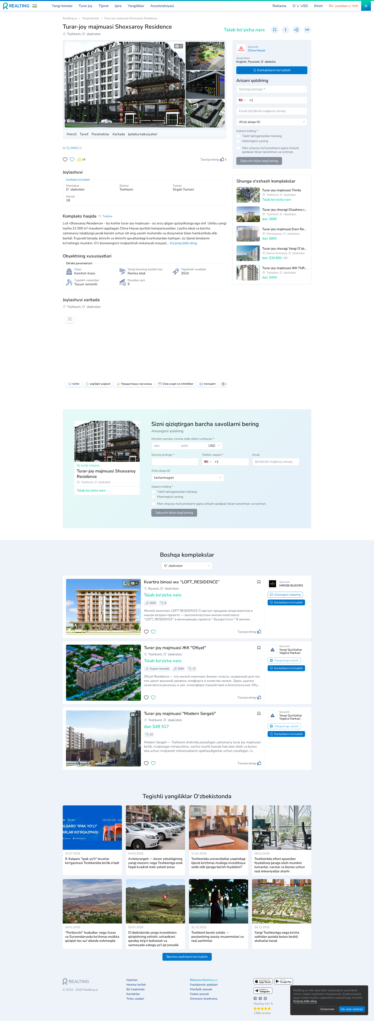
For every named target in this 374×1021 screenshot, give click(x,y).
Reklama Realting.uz (204, 980)
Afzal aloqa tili (160, 471)
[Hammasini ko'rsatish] (102, 673)
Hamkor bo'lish (136, 985)
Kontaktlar (133, 994)
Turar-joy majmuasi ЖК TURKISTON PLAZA (284, 268)
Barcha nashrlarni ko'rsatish (187, 956)
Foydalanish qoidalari (204, 985)
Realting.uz (70, 18)
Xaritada (118, 134)
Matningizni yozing (255, 141)
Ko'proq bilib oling (305, 1001)
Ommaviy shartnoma (203, 999)
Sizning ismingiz (162, 455)
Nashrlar (132, 980)
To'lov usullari (135, 999)
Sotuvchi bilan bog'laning (259, 161)
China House (256, 50)
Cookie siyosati (199, 994)
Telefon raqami (212, 455)
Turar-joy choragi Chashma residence (284, 209)
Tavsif (84, 134)
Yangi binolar (90, 18)
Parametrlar (100, 134)
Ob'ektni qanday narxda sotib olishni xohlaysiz (182, 439)
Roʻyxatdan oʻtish (343, 6)
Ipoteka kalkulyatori (142, 134)
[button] (34, 6)
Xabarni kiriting (247, 131)
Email (255, 455)
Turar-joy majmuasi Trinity (281, 190)
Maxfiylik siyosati (201, 989)
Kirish (318, 6)
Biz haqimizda (135, 989)
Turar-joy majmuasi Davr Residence (284, 229)
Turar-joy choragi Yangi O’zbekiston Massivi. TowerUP (284, 248)
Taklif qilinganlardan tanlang (262, 136)
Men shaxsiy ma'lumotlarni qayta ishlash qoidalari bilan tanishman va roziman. (270, 150)
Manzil (72, 134)
